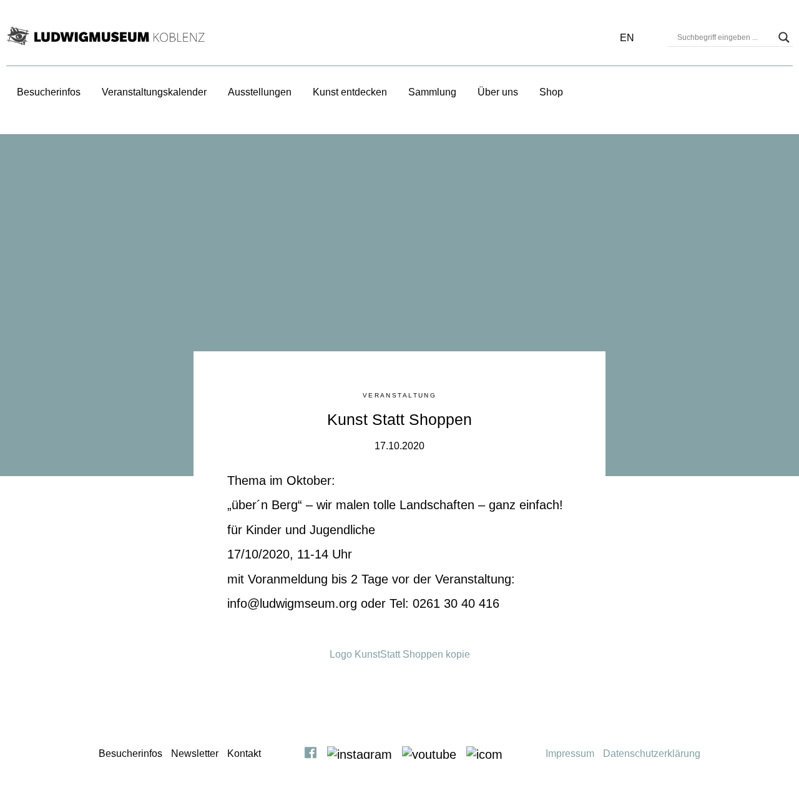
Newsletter (194, 753)
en (627, 37)
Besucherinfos (49, 92)
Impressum (570, 753)
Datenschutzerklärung (651, 753)
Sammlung (432, 92)
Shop (551, 92)
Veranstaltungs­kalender (154, 92)
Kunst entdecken (350, 92)
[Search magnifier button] (784, 37)
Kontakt (244, 753)
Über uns (498, 92)
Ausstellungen (260, 92)
